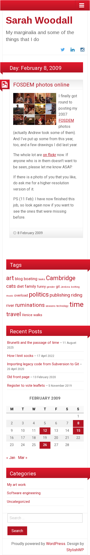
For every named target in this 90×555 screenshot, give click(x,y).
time (76, 304)
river (10, 305)
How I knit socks (20, 356)
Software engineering (24, 493)
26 (45, 445)
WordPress (55, 543)
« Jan (10, 457)
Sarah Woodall (39, 20)
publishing (60, 295)
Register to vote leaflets (26, 385)
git (58, 287)
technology (62, 306)
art (10, 278)
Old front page (18, 377)
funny (41, 287)
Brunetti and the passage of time (33, 342)
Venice (27, 315)
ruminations (30, 305)
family (30, 286)
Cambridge (60, 278)
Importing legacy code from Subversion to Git (43, 364)
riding (76, 295)
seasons (50, 306)
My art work (16, 485)
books (41, 279)
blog (19, 278)
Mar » (22, 457)
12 (45, 431)
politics (39, 294)
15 (78, 431)
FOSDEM (66, 120)
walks (37, 315)
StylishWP (75, 550)
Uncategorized (18, 501)
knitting (75, 286)
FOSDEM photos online (41, 85)
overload (21, 295)
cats (11, 286)
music (9, 295)
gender (51, 286)
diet (20, 286)
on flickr (49, 155)
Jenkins (65, 286)
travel (13, 314)
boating (30, 278)
